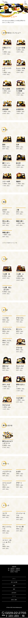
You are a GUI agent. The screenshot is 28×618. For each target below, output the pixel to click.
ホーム (14, 578)
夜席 (14, 589)
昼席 (14, 585)
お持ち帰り (14, 592)
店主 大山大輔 (14, 582)
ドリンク (14, 596)
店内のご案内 (14, 599)
